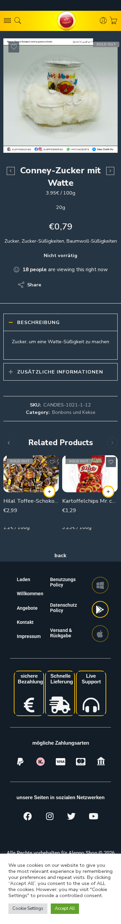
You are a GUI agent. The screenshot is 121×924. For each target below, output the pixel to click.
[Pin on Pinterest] (79, 284)
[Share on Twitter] (52, 284)
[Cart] (113, 20)
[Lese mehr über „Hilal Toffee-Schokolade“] (49, 492)
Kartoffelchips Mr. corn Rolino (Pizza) (90, 501)
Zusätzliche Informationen (60, 371)
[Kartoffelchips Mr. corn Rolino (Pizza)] (90, 473)
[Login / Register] (103, 20)
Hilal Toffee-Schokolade (31, 501)
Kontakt (25, 622)
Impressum (29, 636)
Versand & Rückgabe (61, 633)
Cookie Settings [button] (27, 908)
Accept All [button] (65, 908)
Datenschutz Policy (63, 607)
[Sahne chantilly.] (11, 171)
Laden (23, 579)
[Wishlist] (13, 47)
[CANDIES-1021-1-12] (60, 95)
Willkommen (30, 593)
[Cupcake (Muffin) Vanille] (110, 171)
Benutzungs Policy (63, 582)
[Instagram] (49, 816)
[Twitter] (71, 816)
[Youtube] (93, 816)
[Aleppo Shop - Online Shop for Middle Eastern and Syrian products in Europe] (60, 21)
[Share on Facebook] (65, 284)
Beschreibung (38, 322)
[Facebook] (27, 816)
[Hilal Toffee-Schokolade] (31, 473)
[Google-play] (100, 609)
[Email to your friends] (92, 284)
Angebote (27, 608)
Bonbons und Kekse (73, 412)
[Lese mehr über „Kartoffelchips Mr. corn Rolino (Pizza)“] (108, 492)
